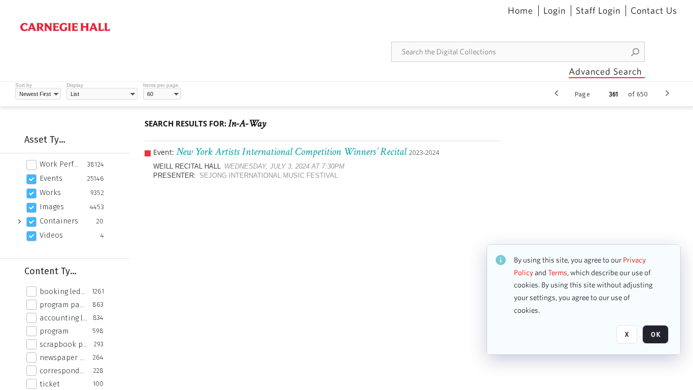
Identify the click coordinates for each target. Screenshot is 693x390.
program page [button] (63, 304)
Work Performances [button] (61, 164)
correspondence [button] (64, 370)
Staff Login (598, 10)
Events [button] (51, 178)
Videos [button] (51, 235)
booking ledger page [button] (63, 291)
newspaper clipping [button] (63, 357)
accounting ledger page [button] (63, 317)
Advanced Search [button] (605, 71)
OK (655, 334)
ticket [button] (50, 383)
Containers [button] (59, 220)
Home (520, 10)
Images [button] (52, 206)
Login (554, 10)
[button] (635, 51)
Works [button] (50, 192)
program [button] (54, 331)
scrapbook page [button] (64, 344)
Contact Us (654, 10)
